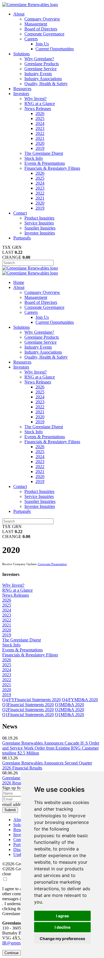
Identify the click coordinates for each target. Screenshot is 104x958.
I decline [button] (62, 927)
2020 (39, 143)
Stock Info (33, 158)
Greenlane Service (40, 68)
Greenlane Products (41, 63)
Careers (31, 38)
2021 (39, 138)
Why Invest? (35, 98)
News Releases (37, 108)
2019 (39, 148)
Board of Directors (40, 29)
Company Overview (42, 19)
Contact (20, 213)
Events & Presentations (44, 163)
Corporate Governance (44, 34)
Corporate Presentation (52, 564)
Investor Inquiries (39, 233)
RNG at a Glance (39, 103)
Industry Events (38, 73)
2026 (39, 113)
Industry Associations (43, 78)
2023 (39, 128)
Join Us (42, 43)
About (18, 14)
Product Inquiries (39, 218)
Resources (22, 88)
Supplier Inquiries (39, 228)
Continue (11, 953)
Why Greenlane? (39, 58)
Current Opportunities (54, 48)
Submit (10, 810)
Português (22, 238)
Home (18, 282)
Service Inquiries (39, 223)
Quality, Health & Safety (46, 83)
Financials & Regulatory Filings (52, 168)
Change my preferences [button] (62, 938)
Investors (21, 93)
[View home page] (30, 4)
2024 (39, 123)
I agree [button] (62, 915)
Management (35, 24)
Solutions (21, 53)
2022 (39, 133)
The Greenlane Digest (43, 153)
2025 (39, 118)
